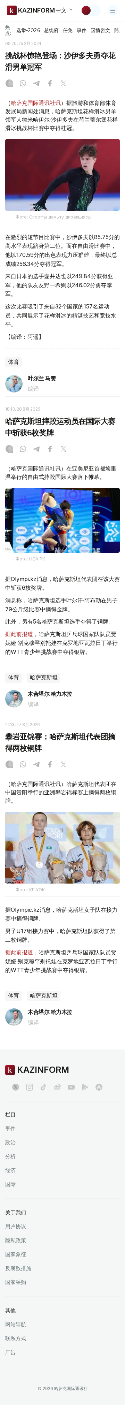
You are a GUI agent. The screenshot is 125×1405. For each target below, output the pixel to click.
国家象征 (15, 1254)
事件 (81, 30)
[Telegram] (36, 84)
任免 (68, 30)
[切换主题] (91, 10)
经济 (10, 1170)
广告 (10, 1352)
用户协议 (15, 1226)
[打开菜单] (113, 10)
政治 (10, 1142)
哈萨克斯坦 (44, 677)
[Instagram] (9, 84)
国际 (10, 1184)
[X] (63, 84)
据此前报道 (19, 634)
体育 (13, 362)
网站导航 (15, 1324)
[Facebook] (50, 84)
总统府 (51, 30)
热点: (8, 30)
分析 (10, 1156)
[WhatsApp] (23, 84)
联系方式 (15, 1338)
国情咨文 (100, 30)
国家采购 (15, 1282)
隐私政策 (15, 1240)
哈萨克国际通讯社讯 (36, 102)
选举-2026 (28, 30)
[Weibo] (57, 1087)
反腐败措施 (18, 1268)
